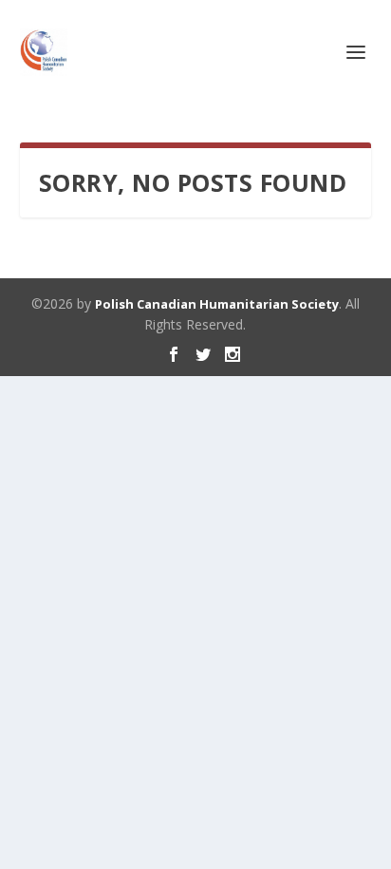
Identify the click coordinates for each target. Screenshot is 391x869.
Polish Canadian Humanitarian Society (217, 303)
